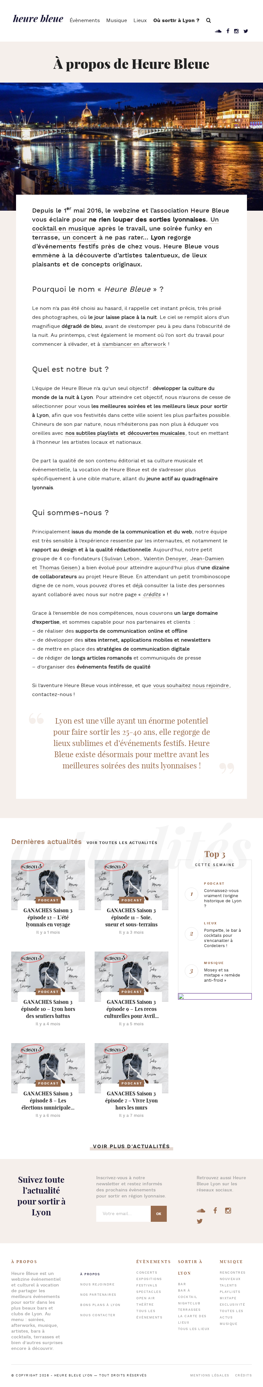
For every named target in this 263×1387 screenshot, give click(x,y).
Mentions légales (209, 1376)
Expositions (149, 1279)
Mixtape (228, 1298)
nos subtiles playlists (91, 433)
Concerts (146, 1273)
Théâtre (145, 1305)
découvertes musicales (156, 433)
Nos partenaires (98, 1295)
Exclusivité (232, 1305)
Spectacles (148, 1292)
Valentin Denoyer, (166, 559)
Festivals (146, 1286)
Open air (145, 1298)
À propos (90, 1274)
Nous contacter (97, 1315)
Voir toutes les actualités (122, 842)
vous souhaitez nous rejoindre (191, 685)
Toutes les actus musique (231, 1317)
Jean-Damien (207, 559)
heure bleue (38, 18)
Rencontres (233, 1273)
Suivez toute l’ (41, 1196)
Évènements (85, 20)
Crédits (243, 1376)
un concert (79, 237)
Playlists (230, 1292)
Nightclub (189, 1304)
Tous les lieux (194, 1329)
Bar (182, 1284)
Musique (116, 20)
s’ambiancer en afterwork (134, 344)
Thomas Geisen (58, 567)
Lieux (140, 20)
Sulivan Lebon (122, 559)
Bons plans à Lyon (100, 1305)
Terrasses (189, 1310)
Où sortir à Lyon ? (176, 20)
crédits (151, 594)
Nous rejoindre (97, 1285)
